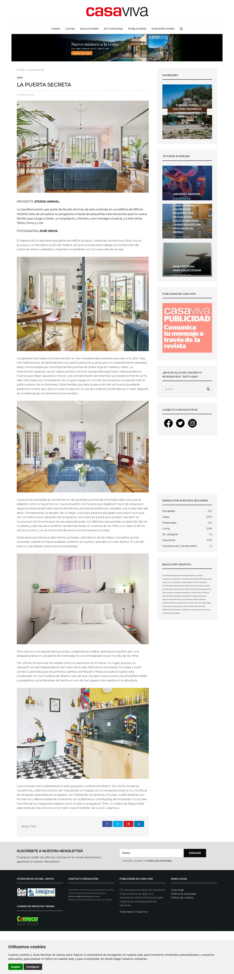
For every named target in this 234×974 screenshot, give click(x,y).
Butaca (197, 579)
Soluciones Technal (197, 606)
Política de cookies (182, 897)
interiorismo (197, 592)
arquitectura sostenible (183, 579)
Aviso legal (177, 889)
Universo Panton (186, 194)
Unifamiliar (185, 610)
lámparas (178, 596)
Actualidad (113, 28)
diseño (181, 589)
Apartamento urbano (194, 575)
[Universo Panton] (187, 183)
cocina (207, 586)
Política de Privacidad (158, 860)
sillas (200, 603)
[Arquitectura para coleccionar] (187, 259)
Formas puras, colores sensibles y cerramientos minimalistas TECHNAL (187, 113)
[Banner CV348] (117, 47)
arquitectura (167, 579)
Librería (205, 592)
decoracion (173, 589)
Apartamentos (178, 575)
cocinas (165, 589)
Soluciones (89, 28)
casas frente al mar (190, 582)
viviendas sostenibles (171, 613)
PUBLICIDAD (137, 28)
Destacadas (169, 523)
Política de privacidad (183, 893)
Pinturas (202, 596)
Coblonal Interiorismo (194, 586)
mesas (185, 596)
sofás (209, 603)
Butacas (203, 579)
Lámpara (170, 596)
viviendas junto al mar (200, 610)
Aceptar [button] (15, 966)
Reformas (194, 603)
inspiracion (186, 592)
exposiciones (205, 589)
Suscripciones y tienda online (179, 546)
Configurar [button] (32, 966)
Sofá (204, 603)
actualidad (166, 575)
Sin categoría (170, 534)
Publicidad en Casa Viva (134, 911)
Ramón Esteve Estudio (196, 599)
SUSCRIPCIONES (163, 28)
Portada (21, 70)
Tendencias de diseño (171, 610)
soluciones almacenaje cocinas (175, 606)
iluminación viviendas (171, 592)
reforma (165, 603)
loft (163, 596)
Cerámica (203, 582)
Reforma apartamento (179, 603)
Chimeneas (167, 586)
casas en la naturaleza (171, 582)
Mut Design (193, 596)
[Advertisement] (187, 464)
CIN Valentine (178, 586)
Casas (55, 28)
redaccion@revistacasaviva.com (84, 896)
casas (209, 579)
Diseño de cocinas (192, 589)
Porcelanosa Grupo (178, 599)
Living (70, 28)
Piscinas (165, 599)
